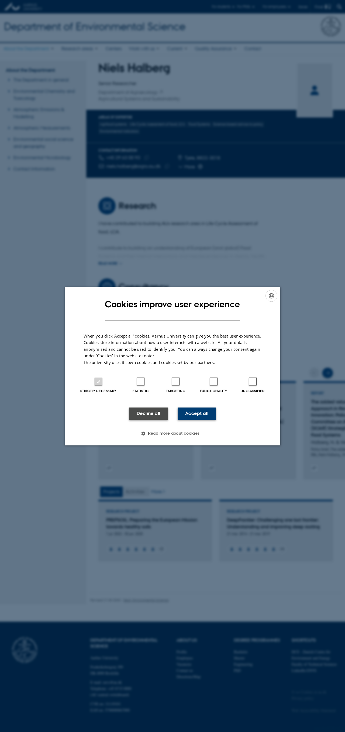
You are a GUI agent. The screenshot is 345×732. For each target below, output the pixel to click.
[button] (172, 433)
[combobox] (271, 295)
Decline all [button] (148, 414)
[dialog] (172, 366)
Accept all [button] (196, 414)
